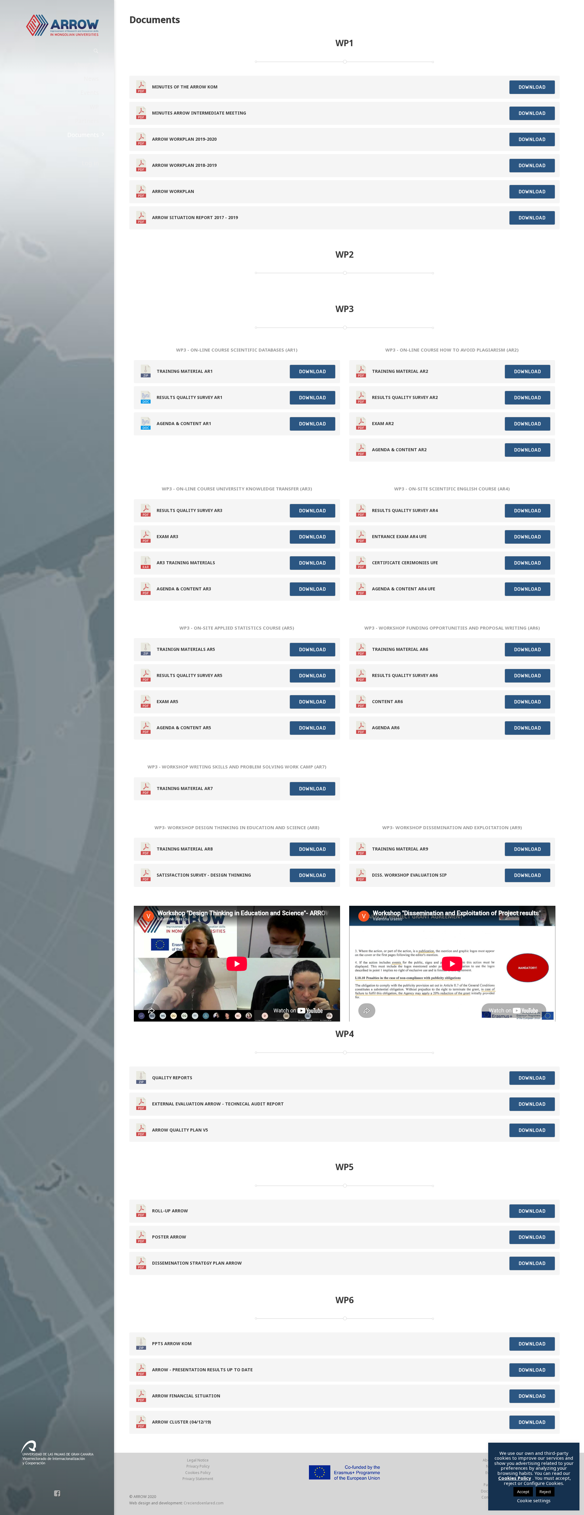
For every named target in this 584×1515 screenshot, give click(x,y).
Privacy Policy (198, 1466)
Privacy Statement (197, 1478)
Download (532, 87)
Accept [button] (523, 1491)
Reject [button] (545, 1491)
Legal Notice (198, 1460)
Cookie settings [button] (534, 1500)
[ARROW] (62, 25)
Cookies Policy (197, 1472)
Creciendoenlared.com (204, 1503)
